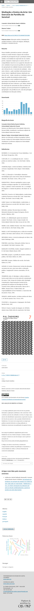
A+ (5, 499)
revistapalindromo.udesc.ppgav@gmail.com (15, 591)
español (4, 514)
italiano (4, 519)
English (4, 511)
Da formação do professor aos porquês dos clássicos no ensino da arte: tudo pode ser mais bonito (18, 481)
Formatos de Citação (8, 463)
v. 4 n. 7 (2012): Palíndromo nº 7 (20, 5)
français (4, 516)
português (5, 521)
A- (10, 499)
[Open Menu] (1, 1)
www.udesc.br (7, 579)
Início (3, 5)
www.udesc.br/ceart (9, 583)
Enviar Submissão (8, 529)
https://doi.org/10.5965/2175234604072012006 (17, 35)
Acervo (8, 5)
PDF (5, 359)
